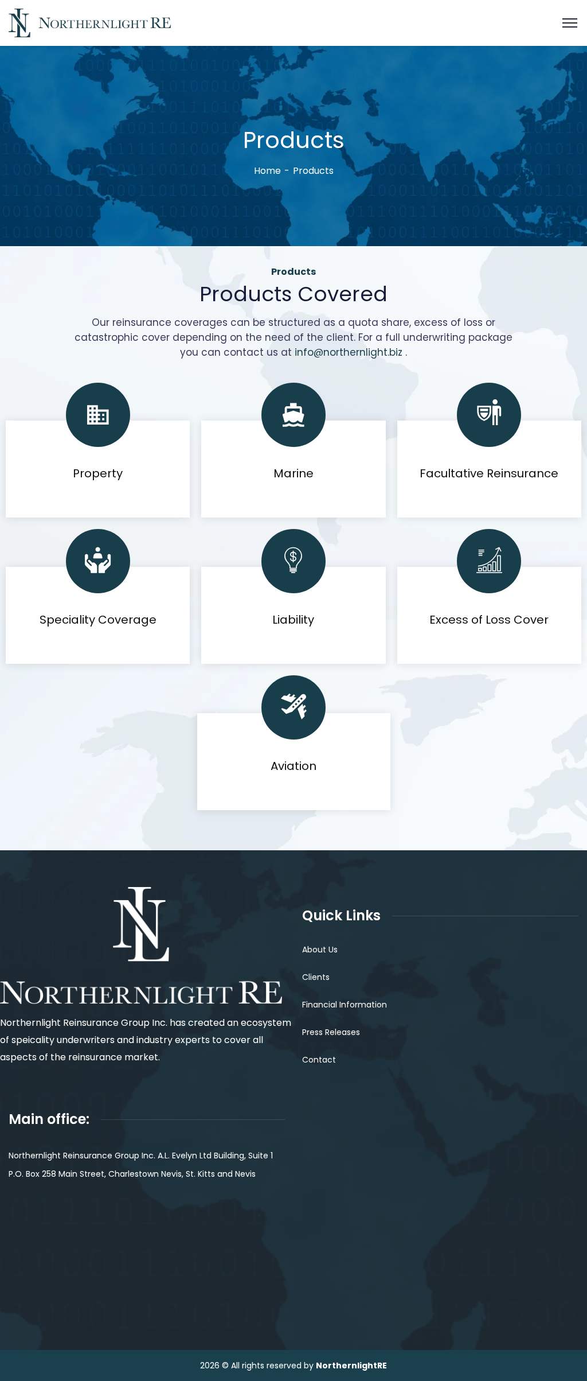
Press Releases (331, 1032)
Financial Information (344, 1004)
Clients (316, 977)
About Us (320, 949)
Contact (319, 1059)
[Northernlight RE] (90, 22)
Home (267, 170)
